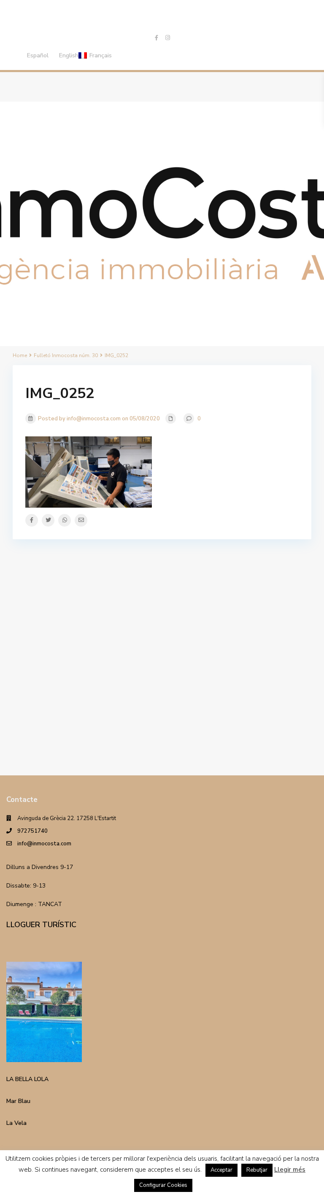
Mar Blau (18, 1101)
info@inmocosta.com (44, 843)
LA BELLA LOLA (27, 1079)
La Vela (16, 1123)
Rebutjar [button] (256, 1170)
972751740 (32, 831)
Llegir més (289, 1170)
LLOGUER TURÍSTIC (41, 925)
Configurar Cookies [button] (163, 1185)
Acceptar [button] (221, 1170)
